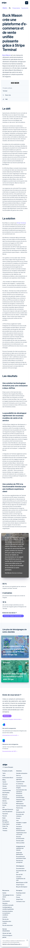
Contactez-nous (20, 901)
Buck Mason (6, 55)
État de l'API (19, 874)
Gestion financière (21, 805)
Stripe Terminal (21, 223)
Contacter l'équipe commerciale (12, 616)
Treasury (4, 830)
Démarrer (6, 716)
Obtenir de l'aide (6, 933)
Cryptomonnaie (6, 790)
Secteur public (20, 840)
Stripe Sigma (5, 824)
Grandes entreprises (21, 773)
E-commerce (19, 783)
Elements (5, 794)
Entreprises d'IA (20, 812)
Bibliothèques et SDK (21, 882)
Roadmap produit (20, 893)
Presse (18, 897)
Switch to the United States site (11, 944)
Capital (4, 782)
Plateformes (19, 808)
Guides (4, 893)
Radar (4, 818)
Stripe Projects (20, 884)
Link (3, 807)
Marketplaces (20, 803)
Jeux (17, 820)
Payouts (4, 816)
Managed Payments (7, 809)
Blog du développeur (21, 887)
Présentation (16, 8)
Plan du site (5, 919)
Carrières (18, 895)
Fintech (18, 818)
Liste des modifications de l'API (20, 878)
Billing (3, 779)
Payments (5, 813)
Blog (3, 899)
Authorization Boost (7, 777)
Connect (4, 788)
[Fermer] (27, 940)
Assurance (19, 826)
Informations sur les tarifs (9, 735)
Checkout (5, 784)
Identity (4, 801)
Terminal (4, 828)
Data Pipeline (5, 792)
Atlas (3, 775)
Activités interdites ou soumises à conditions (7, 913)
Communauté (6, 901)
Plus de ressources (7, 925)
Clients (4, 8)
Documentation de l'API (9, 751)
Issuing (4, 805)
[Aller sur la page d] (4, 765)
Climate (4, 786)
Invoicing (4, 803)
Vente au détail (20, 842)
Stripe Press (19, 899)
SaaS (17, 810)
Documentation (20, 868)
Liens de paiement (7, 811)
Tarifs (4, 773)
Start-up (18, 775)
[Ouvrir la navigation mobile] (26, 2)
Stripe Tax (5, 826)
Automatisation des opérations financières (21, 791)
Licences (4, 917)
